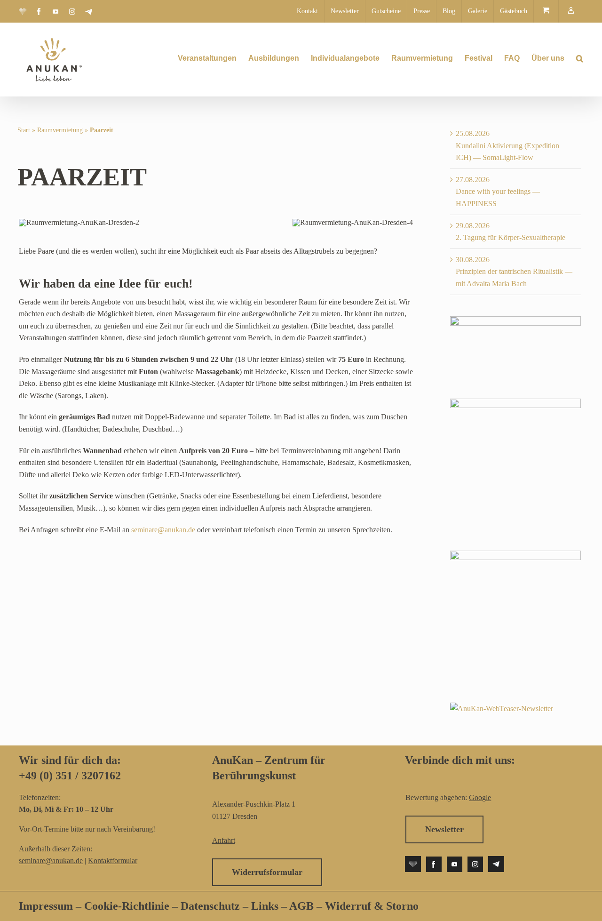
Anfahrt (223, 840)
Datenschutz (212, 906)
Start (23, 130)
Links (263, 906)
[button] (579, 58)
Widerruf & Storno (372, 906)
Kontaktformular (112, 861)
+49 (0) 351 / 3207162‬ (70, 775)
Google (480, 797)
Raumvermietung (60, 130)
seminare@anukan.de (163, 530)
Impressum (46, 906)
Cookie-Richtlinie (126, 906)
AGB (301, 906)
